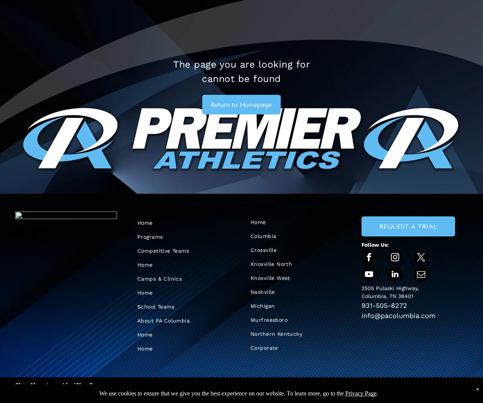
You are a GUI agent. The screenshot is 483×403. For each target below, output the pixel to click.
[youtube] (369, 275)
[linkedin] (395, 275)
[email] (421, 275)
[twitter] (421, 258)
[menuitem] (177, 223)
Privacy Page (361, 393)
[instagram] (395, 258)
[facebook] (369, 258)
